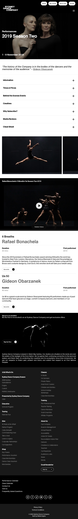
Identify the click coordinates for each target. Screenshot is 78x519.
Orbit (3, 399)
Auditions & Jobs (46, 454)
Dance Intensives (46, 409)
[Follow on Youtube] (41, 497)
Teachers (44, 448)
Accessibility (45, 433)
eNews (44, 3)
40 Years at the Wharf (9, 424)
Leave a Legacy (7, 439)
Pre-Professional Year (48, 403)
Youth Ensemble (46, 412)
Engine (4, 385)
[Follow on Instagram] (28, 497)
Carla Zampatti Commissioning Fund (9, 431)
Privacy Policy (38, 507)
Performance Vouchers (9, 455)
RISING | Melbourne (8, 391)
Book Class (63, 3)
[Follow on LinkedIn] (50, 497)
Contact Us (6, 486)
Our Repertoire (46, 451)
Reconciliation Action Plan (49, 439)
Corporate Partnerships (9, 442)
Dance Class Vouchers (9, 461)
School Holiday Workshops (46, 391)
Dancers (44, 442)
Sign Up (45, 469)
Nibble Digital (41, 516)
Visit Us (4, 489)
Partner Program (7, 427)
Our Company (45, 424)
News (43, 457)
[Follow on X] (46, 497)
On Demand (45, 378)
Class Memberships (47, 396)
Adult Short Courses (47, 384)
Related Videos (39, 227)
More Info (6, 269)
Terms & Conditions (38, 510)
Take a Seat (6, 436)
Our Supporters (7, 445)
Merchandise (6, 464)
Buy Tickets (53, 3)
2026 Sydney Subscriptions (6, 381)
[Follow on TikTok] (37, 497)
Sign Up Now (7, 342)
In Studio (44, 375)
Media (43, 460)
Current (4, 388)
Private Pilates (45, 381)
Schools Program (7, 407)
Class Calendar (7, 483)
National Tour (6, 415)
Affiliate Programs (47, 415)
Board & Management (48, 427)
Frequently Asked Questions (12, 491)
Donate (72, 3)
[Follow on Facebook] (32, 497)
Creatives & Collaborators (49, 445)
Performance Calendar (10, 481)
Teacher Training (46, 406)
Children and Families (48, 387)
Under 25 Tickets (46, 436)
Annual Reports (46, 430)
